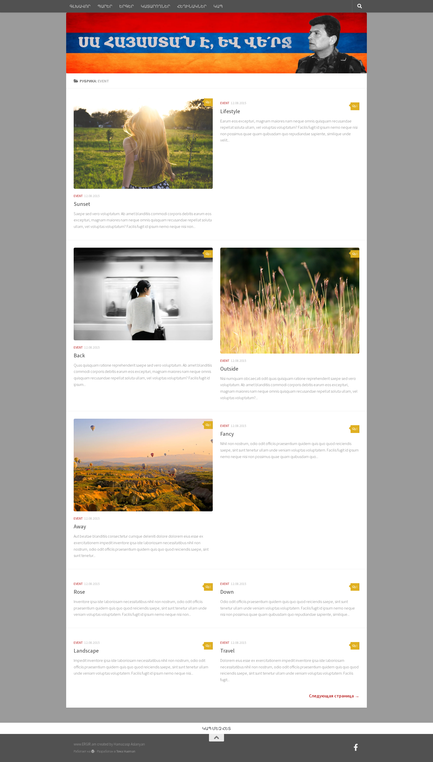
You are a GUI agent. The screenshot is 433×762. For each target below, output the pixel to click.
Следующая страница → (334, 696)
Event (78, 196)
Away (80, 526)
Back (79, 355)
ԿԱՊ (218, 6)
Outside (229, 368)
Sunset (82, 203)
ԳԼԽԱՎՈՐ (80, 6)
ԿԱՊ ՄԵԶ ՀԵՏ (216, 728)
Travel (227, 650)
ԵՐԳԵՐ (126, 6)
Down (227, 591)
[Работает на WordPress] (92, 751)
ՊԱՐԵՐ (104, 6)
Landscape (86, 650)
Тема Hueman (125, 751)
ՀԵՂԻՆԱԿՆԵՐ (191, 6)
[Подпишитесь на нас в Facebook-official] (355, 747)
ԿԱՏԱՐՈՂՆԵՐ (155, 6)
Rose (79, 591)
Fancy (227, 433)
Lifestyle (230, 111)
